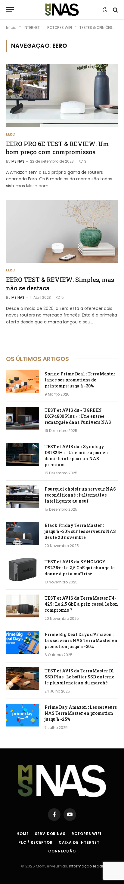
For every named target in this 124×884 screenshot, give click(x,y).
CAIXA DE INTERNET (79, 842)
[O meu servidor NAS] (62, 10)
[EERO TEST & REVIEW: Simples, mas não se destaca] (62, 231)
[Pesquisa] (115, 10)
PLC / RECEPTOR (35, 842)
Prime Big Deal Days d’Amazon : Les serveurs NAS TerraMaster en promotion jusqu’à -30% (81, 640)
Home (23, 833)
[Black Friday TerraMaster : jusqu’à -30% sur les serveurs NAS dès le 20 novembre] (22, 533)
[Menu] (10, 10)
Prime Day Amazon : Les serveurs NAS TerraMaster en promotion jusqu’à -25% (81, 713)
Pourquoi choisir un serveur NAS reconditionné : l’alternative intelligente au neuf (80, 495)
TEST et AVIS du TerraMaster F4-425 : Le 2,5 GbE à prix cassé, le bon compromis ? (81, 604)
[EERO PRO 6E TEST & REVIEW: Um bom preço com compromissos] (62, 95)
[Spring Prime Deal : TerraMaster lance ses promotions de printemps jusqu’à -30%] (22, 381)
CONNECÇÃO (62, 851)
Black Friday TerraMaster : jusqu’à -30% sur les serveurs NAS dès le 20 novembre (80, 531)
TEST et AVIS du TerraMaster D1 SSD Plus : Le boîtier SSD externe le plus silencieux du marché (79, 677)
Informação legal (86, 866)
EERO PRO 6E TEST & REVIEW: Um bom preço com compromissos (57, 148)
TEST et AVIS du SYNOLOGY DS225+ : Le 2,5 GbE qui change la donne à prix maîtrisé (80, 568)
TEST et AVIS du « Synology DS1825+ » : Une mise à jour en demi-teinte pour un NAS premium (76, 455)
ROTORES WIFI (86, 833)
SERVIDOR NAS (50, 833)
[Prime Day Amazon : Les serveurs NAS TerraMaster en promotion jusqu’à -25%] (22, 715)
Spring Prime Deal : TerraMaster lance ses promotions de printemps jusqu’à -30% (80, 380)
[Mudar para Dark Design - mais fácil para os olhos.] (105, 10)
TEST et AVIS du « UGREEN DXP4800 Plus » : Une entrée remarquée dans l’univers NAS (78, 416)
